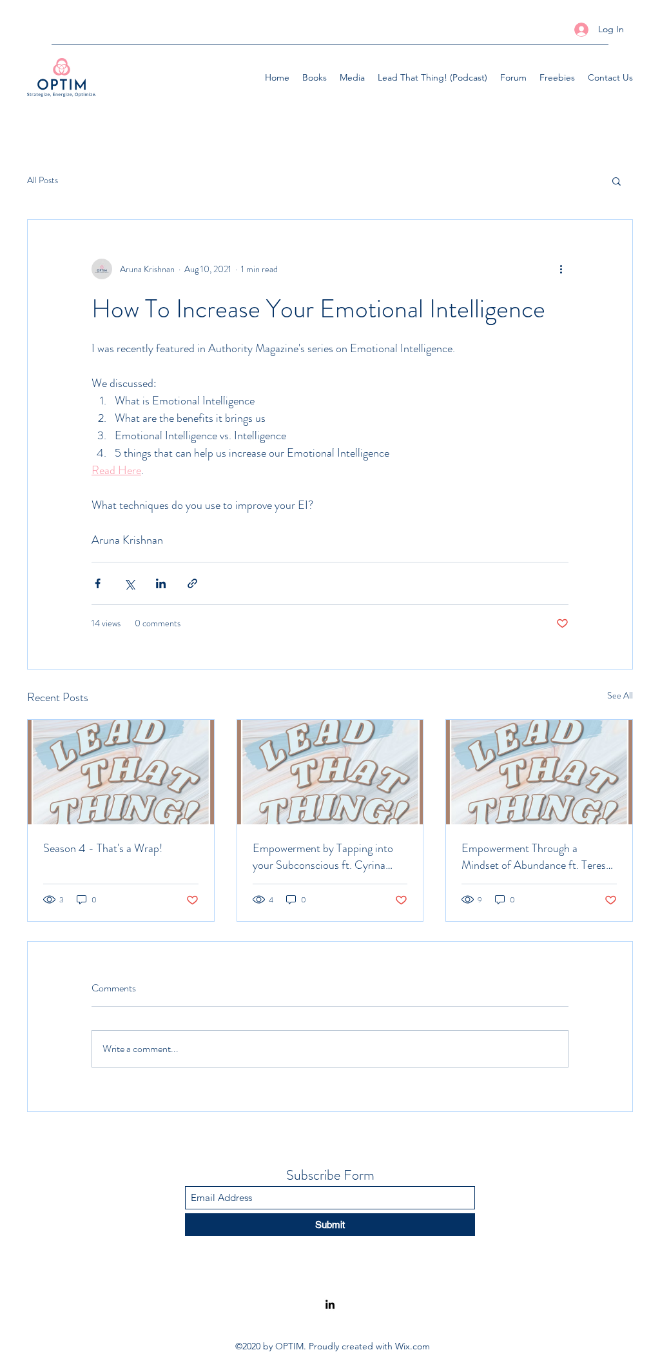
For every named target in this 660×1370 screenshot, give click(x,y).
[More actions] (560, 269)
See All (620, 695)
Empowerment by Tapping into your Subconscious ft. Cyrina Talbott (323, 856)
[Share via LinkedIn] (161, 583)
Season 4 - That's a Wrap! (102, 848)
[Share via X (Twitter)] (129, 583)
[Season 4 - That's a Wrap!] (121, 772)
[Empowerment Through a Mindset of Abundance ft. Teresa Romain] (539, 772)
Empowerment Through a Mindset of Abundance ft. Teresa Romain (536, 856)
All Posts (42, 180)
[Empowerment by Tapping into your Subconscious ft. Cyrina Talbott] (330, 772)
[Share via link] (192, 583)
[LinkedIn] (330, 1304)
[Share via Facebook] (98, 583)
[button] (616, 180)
